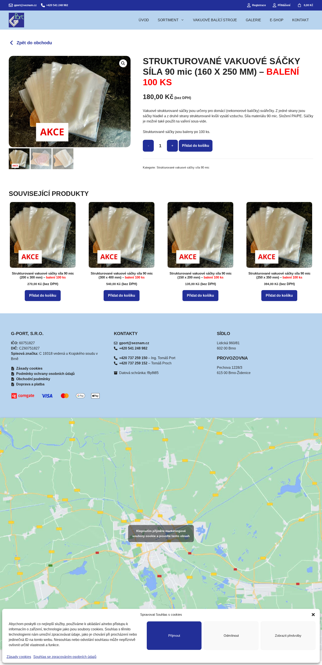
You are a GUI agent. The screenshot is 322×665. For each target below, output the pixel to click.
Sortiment (168, 20)
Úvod (144, 20)
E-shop (276, 20)
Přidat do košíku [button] (42, 295)
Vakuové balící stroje (215, 20)
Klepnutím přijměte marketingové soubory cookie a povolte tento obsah (161, 533)
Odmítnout (231, 635)
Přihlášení (284, 5)
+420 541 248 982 (57, 5)
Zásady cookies (19, 657)
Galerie (253, 20)
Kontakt (300, 20)
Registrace (259, 5)
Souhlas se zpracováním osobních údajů (64, 657)
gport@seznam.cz (25, 5)
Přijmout (174, 635)
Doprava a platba (30, 384)
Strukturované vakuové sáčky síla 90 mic (183, 167)
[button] (313, 614)
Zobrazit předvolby (288, 635)
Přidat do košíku (195, 145)
